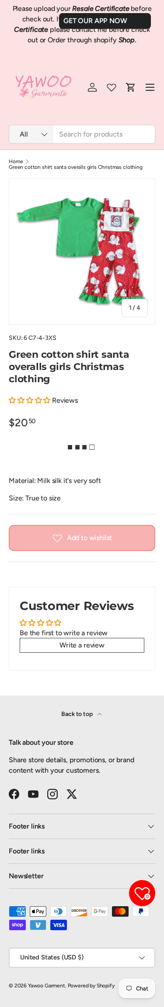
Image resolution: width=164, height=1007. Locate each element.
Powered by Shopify (91, 986)
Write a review (82, 645)
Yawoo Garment (46, 986)
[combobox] (82, 134)
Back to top (77, 714)
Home (16, 161)
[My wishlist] (111, 87)
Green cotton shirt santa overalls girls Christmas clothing (76, 167)
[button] (29, 400)
